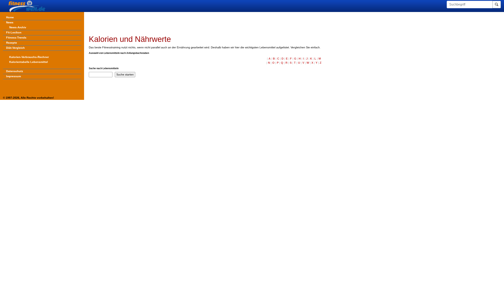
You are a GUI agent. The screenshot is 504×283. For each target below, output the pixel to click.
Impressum (13, 76)
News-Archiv (17, 27)
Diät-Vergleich (15, 47)
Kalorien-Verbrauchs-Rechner (29, 57)
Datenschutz (14, 71)
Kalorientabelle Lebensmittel (28, 61)
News (9, 22)
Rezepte (11, 42)
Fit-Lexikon (13, 32)
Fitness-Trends (16, 37)
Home (10, 17)
